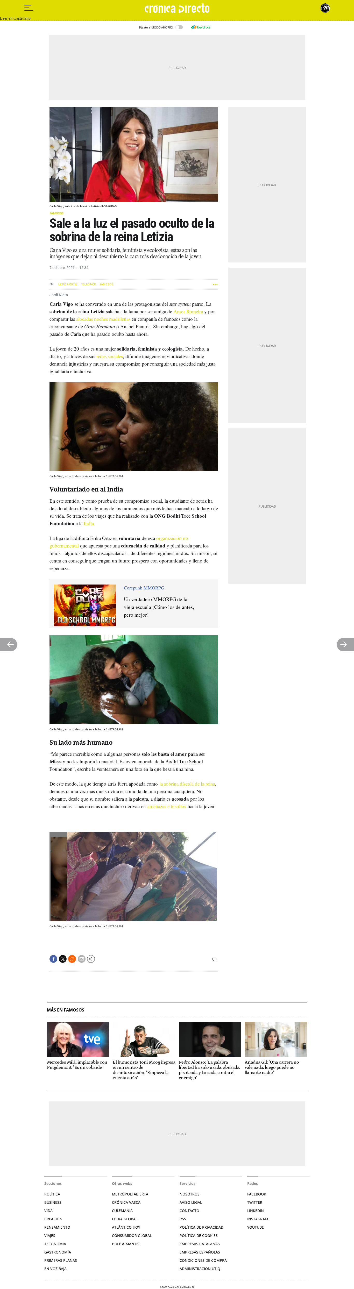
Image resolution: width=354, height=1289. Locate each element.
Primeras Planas (60, 1260)
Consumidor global (132, 1235)
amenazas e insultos (166, 806)
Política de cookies (199, 1235)
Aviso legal (191, 1202)
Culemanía (122, 1210)
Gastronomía (57, 1252)
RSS (183, 1218)
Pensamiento (57, 1227)
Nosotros (190, 1194)
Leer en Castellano (15, 18)
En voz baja (55, 1268)
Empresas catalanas (200, 1243)
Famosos (56, 213)
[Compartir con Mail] (82, 959)
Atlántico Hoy (126, 1227)
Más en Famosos (65, 1010)
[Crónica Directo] (177, 8)
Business (52, 1202)
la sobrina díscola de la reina (187, 783)
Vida (48, 1210)
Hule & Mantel (126, 1243)
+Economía (55, 1243)
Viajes (49, 1235)
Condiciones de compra (203, 1260)
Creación (53, 1218)
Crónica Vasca (126, 1202)
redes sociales (109, 356)
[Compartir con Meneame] (72, 959)
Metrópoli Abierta (130, 1194)
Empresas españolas (200, 1252)
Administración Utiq (200, 1268)
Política (52, 1194)
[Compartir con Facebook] (53, 959)
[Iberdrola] (200, 27)
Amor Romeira (188, 311)
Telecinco (88, 284)
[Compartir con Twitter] (63, 959)
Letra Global (124, 1218)
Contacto (189, 1210)
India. (89, 523)
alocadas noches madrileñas (103, 319)
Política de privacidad (201, 1227)
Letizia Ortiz (67, 284)
